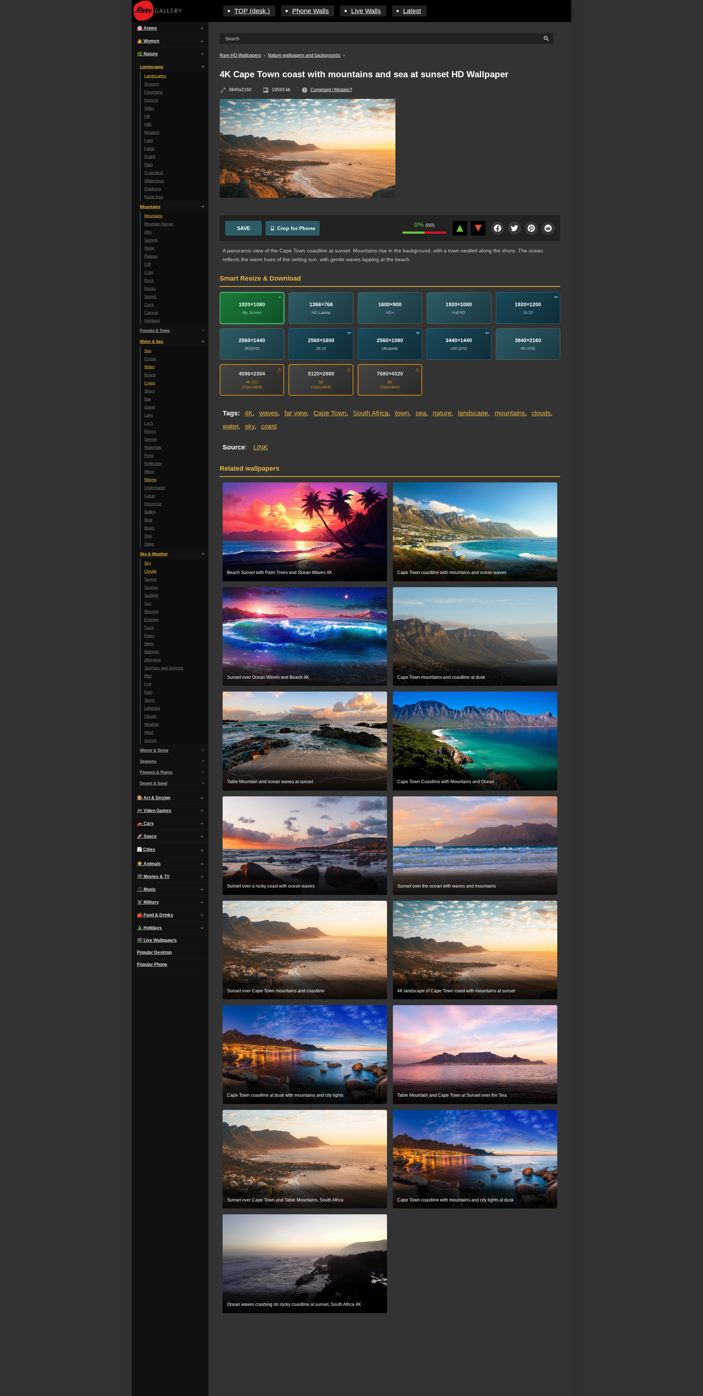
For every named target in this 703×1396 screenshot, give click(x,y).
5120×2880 (321, 374)
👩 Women (148, 41)
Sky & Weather (154, 554)
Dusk (149, 627)
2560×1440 (252, 340)
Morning (151, 611)
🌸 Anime (147, 28)
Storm (149, 700)
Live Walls (366, 11)
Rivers (150, 431)
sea (421, 413)
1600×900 (390, 304)
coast (269, 426)
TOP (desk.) (252, 11)
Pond (148, 455)
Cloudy (150, 716)
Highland (152, 320)
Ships (149, 544)
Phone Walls (310, 11)
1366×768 (321, 304)
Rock (149, 280)
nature (442, 413)
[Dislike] (478, 228)
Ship (148, 536)
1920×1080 (252, 304)
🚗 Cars (145, 823)
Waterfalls (153, 447)
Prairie (150, 156)
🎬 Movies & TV (153, 876)
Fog (147, 684)
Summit (150, 240)
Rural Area (153, 197)
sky (249, 426)
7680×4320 (390, 374)
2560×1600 (321, 340)
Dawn (149, 635)
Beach (150, 375)
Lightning (152, 708)
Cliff (147, 264)
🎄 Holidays (149, 927)
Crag (148, 272)
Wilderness (154, 180)
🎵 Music (146, 889)
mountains (510, 413)
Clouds (150, 571)
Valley (149, 108)
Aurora (150, 740)
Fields (149, 148)
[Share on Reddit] (548, 228)
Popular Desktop (154, 952)
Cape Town (329, 413)
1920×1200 (528, 304)
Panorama (153, 92)
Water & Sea (151, 341)
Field (148, 140)
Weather (151, 724)
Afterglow (152, 660)
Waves (150, 479)
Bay (147, 399)
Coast (149, 383)
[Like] (460, 228)
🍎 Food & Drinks (155, 915)
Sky (147, 563)
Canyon (151, 312)
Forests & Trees (155, 330)
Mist (148, 676)
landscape (473, 413)
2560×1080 (390, 340)
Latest (412, 11)
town (402, 413)
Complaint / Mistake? (331, 89)
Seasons (148, 761)
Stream (150, 439)
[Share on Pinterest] (531, 228)
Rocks (150, 288)
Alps (148, 232)
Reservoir (153, 503)
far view (295, 413)
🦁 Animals (149, 863)
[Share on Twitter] (514, 228)
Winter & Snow (154, 750)
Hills (148, 124)
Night (148, 643)
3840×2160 (528, 340)
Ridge (149, 248)
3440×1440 (459, 340)
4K (249, 413)
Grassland (153, 172)
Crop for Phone (296, 228)
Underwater (154, 487)
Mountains (150, 206)
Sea (147, 350)
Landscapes (151, 66)
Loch (148, 423)
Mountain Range (158, 224)
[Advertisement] (483, 152)
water (230, 426)
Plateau (150, 256)
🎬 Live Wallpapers (157, 940)
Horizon (151, 100)
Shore (149, 391)
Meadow (151, 132)
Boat (148, 520)
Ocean (150, 358)
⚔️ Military (148, 902)
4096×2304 (252, 374)
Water (149, 366)
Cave (149, 304)
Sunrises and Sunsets (163, 668)
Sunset (150, 579)
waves (268, 413)
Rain (148, 692)
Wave (149, 471)
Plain (148, 164)
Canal (149, 495)
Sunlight (151, 595)
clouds (541, 413)
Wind (148, 732)
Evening (151, 619)
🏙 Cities (146, 849)
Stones (150, 296)
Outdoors (152, 188)
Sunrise (151, 587)
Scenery (151, 84)
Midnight (151, 651)
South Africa (370, 413)
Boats (149, 528)
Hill (146, 116)
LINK (260, 447)
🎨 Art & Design (153, 797)
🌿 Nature (147, 53)
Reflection (153, 463)
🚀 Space (147, 836)
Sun (147, 603)
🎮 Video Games (154, 810)
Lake (148, 415)
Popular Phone (152, 964)
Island (149, 407)
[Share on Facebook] (497, 228)
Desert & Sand (153, 783)
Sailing (150, 512)
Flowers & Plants (156, 772)
